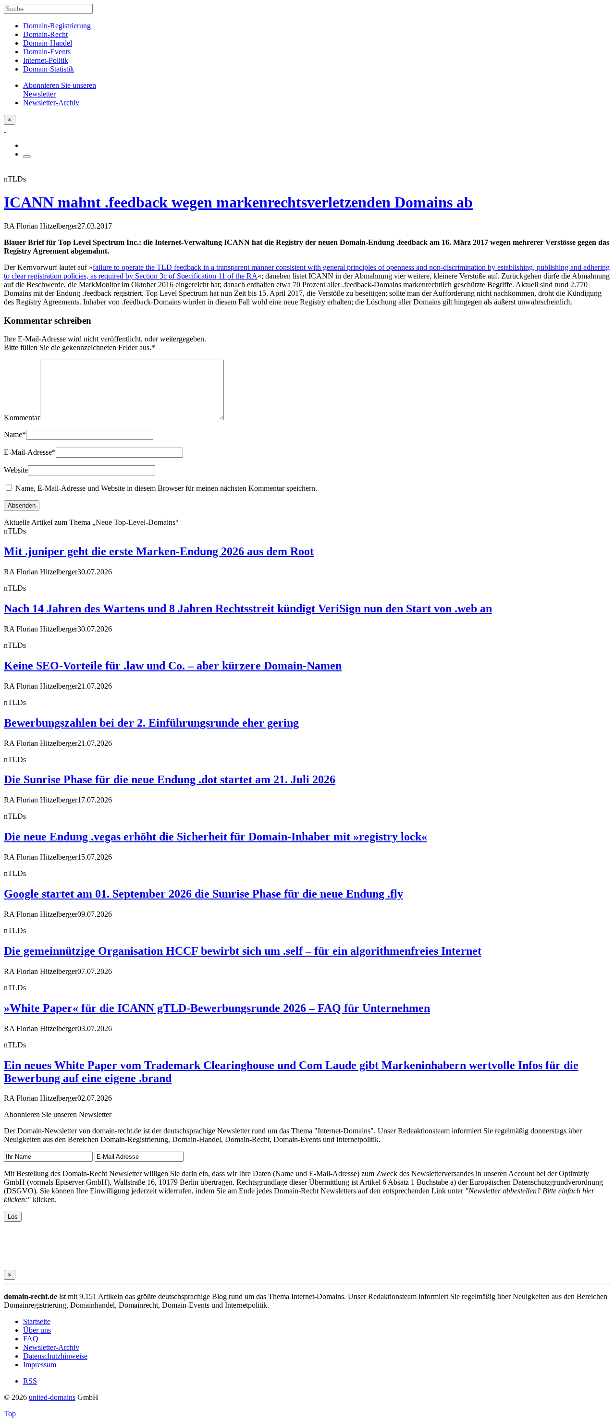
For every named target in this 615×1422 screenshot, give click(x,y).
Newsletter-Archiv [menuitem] (51, 102)
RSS (30, 1381)
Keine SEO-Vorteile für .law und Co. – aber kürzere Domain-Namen (173, 665)
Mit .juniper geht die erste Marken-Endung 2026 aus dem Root (159, 551)
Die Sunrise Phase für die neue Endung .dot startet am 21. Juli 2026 (169, 779)
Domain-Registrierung (57, 26)
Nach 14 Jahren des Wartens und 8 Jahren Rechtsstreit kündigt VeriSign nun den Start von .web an (248, 608)
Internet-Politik (45, 60)
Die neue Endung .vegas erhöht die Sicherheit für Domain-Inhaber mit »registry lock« (215, 836)
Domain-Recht (45, 34)
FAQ (30, 1339)
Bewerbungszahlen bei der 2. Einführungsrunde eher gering (151, 723)
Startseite (36, 1321)
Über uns (37, 1330)
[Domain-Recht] (5, 129)
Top (10, 1414)
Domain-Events (47, 52)
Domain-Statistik (48, 69)
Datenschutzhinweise (55, 1356)
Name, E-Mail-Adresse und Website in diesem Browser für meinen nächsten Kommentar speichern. (166, 488)
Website (16, 470)
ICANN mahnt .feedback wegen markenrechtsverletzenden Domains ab (238, 202)
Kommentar (22, 417)
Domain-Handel (47, 43)
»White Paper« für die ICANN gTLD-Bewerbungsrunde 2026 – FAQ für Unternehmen (217, 1008)
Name (15, 434)
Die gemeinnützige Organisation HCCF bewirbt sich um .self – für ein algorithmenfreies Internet (242, 951)
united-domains (52, 1397)
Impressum (39, 1365)
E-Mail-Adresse (30, 452)
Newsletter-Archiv (51, 1347)
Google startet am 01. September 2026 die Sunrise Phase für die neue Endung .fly (203, 893)
